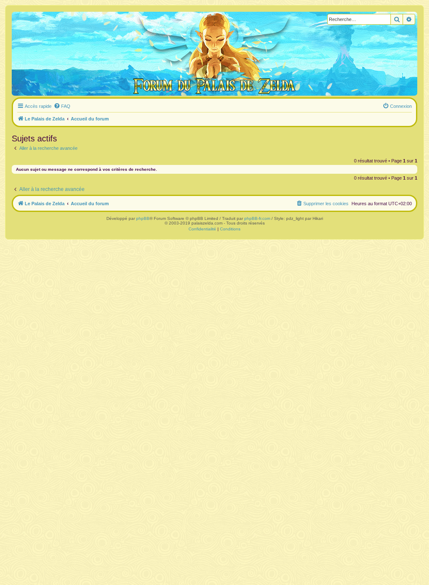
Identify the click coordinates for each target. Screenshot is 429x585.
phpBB (143, 218)
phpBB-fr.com (257, 218)
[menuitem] (62, 106)
